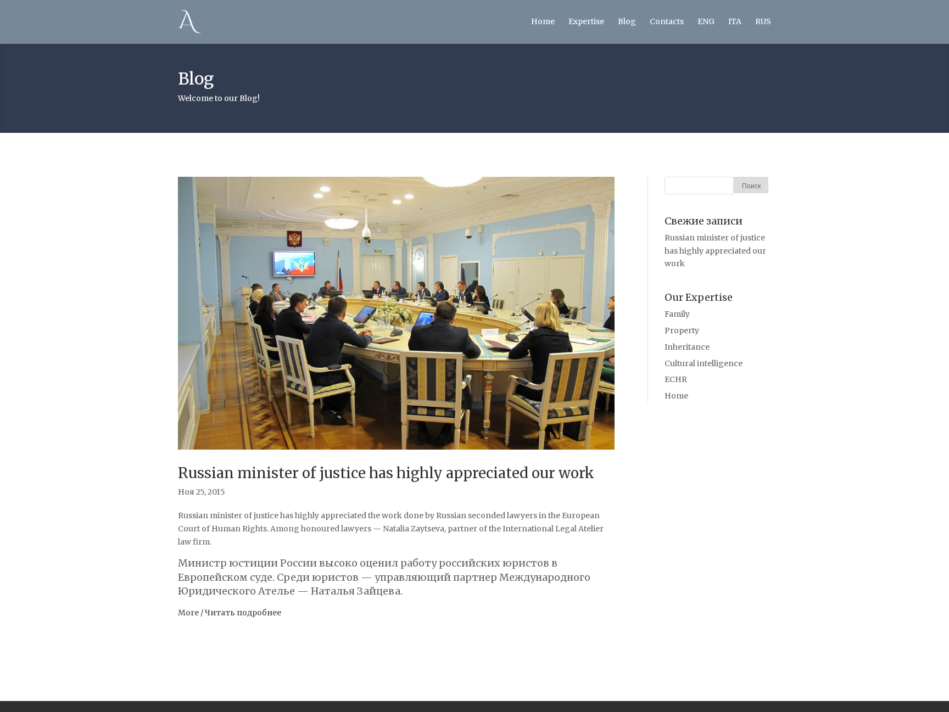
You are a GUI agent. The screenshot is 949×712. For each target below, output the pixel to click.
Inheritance (687, 347)
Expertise (586, 21)
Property (682, 330)
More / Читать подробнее (229, 613)
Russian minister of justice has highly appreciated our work (386, 473)
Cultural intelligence (704, 363)
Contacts (667, 21)
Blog (627, 21)
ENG (705, 21)
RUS (763, 21)
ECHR (676, 379)
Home (543, 21)
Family (677, 314)
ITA (734, 21)
